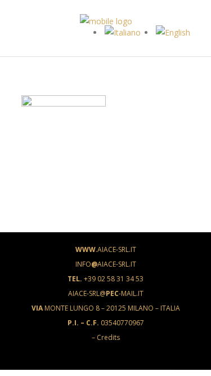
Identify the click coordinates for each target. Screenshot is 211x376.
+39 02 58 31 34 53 (105, 279)
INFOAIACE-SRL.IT (105, 264)
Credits (108, 337)
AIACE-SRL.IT (105, 249)
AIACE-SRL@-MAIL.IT (105, 293)
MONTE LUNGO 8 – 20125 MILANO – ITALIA (106, 308)
